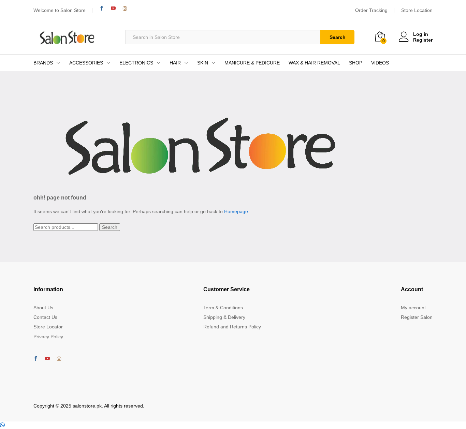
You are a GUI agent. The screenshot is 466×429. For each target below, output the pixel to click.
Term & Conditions (223, 307)
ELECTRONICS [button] (136, 62)
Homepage (236, 211)
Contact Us (45, 317)
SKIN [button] (202, 62)
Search (338, 37)
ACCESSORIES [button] (86, 62)
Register (423, 40)
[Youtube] (113, 8)
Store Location (417, 10)
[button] (2, 425)
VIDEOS (380, 62)
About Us (43, 307)
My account (413, 307)
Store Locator (48, 326)
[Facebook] (101, 8)
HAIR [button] (175, 62)
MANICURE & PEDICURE (252, 62)
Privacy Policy (48, 336)
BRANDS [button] (43, 62)
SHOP (355, 62)
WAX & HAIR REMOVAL (314, 62)
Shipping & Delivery (224, 317)
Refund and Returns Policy (232, 326)
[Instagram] (125, 8)
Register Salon (417, 317)
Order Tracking (371, 10)
